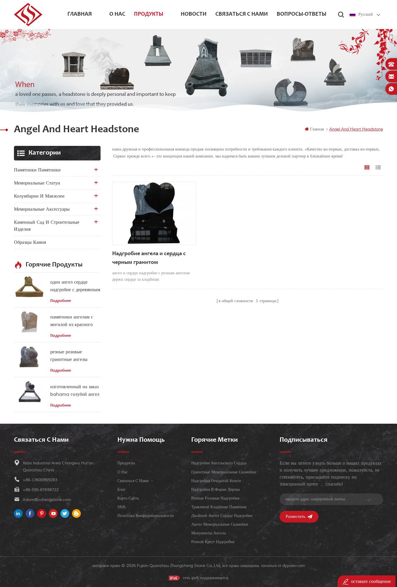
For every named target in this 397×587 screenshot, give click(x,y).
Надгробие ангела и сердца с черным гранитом (149, 258)
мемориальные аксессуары (42, 209)
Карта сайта (128, 498)
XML (121, 506)
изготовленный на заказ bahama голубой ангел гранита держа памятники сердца (74, 391)
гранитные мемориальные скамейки (223, 472)
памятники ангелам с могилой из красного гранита (71, 321)
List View (378, 167)
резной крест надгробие (213, 541)
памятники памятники (37, 170)
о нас (117, 14)
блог (121, 489)
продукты (148, 14)
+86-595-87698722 (41, 489)
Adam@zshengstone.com (47, 499)
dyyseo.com (293, 565)
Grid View (367, 167)
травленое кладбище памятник (219, 506)
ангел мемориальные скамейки (219, 524)
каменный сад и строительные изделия (46, 225)
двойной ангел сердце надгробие (222, 515)
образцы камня (30, 242)
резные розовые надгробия (215, 498)
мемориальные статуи (37, 183)
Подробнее (60, 301)
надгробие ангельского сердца (218, 463)
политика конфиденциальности (145, 515)
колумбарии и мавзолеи (39, 196)
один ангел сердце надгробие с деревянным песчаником (75, 286)
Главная (79, 14)
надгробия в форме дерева (215, 489)
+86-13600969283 (40, 479)
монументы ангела (208, 533)
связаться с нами (241, 14)
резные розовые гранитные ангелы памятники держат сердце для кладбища (71, 356)
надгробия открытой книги (216, 480)
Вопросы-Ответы (301, 14)
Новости (194, 14)
